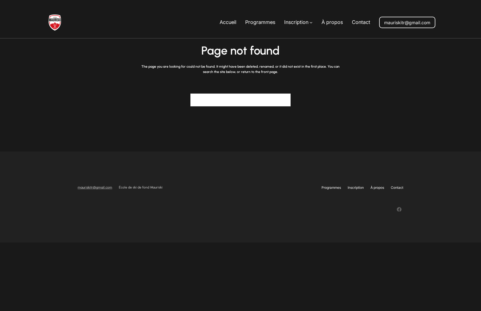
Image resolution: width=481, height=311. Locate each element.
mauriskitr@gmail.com (407, 22)
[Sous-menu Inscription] (311, 22)
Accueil (228, 22)
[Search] (283, 100)
